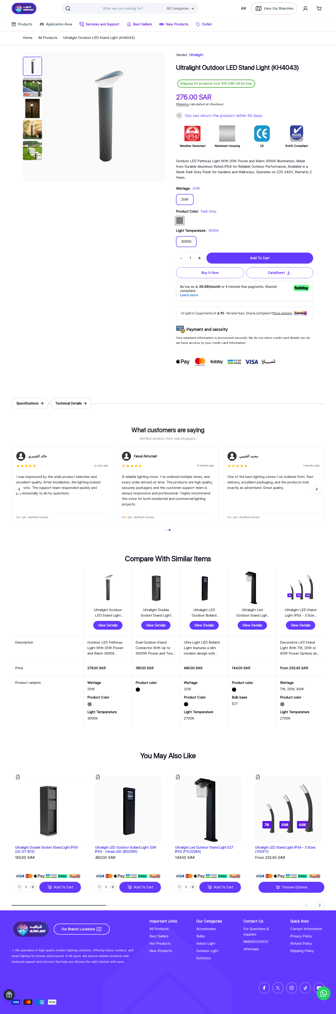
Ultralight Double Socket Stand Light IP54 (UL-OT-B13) (46, 849)
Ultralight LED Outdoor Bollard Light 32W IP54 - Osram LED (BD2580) (125, 849)
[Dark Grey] (179, 220)
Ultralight (196, 55)
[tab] (30, 403)
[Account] (305, 8)
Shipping (182, 104)
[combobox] (130, 8)
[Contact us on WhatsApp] (324, 993)
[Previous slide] (19, 489)
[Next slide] (316, 489)
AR (243, 8)
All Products (47, 38)
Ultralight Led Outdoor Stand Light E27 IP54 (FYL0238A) (204, 849)
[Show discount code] (9, 994)
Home (27, 38)
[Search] (68, 8)
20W (185, 199)
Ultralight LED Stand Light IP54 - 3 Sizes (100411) (285, 849)
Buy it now (210, 273)
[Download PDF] (18, 777)
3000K (186, 242)
